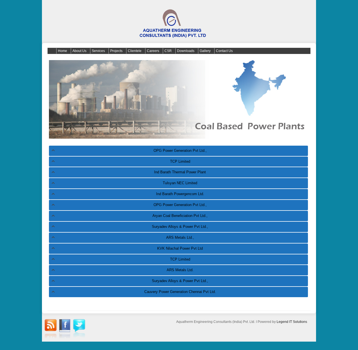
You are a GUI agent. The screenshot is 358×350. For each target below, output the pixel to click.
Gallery (205, 51)
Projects (116, 51)
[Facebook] (64, 329)
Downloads (185, 51)
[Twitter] (79, 329)
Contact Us (224, 51)
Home (62, 51)
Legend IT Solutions (292, 322)
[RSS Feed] (50, 329)
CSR (168, 51)
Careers (153, 51)
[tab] (178, 151)
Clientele (135, 51)
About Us (79, 51)
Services (98, 51)
